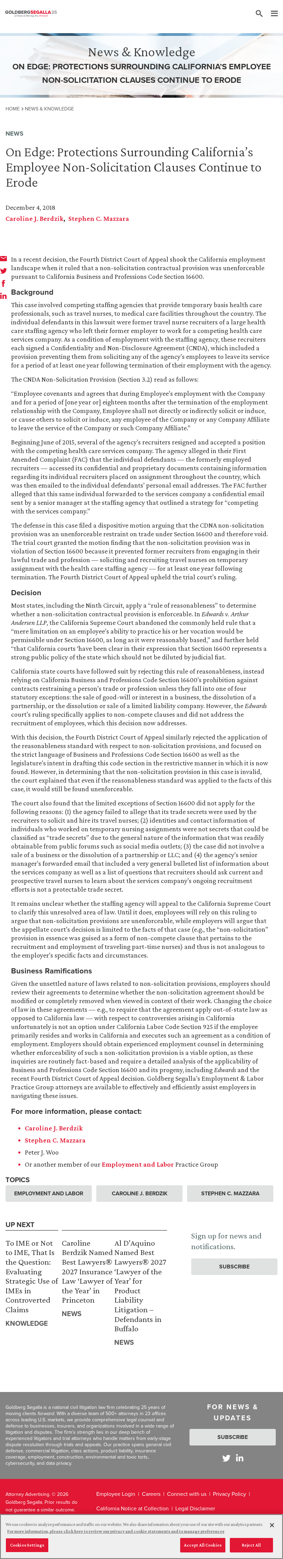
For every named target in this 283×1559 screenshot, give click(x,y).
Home (13, 108)
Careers (151, 1494)
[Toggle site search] (259, 14)
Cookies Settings (27, 1545)
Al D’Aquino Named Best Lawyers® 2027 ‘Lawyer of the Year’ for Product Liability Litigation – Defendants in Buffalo (140, 1285)
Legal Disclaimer (195, 1508)
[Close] (272, 1525)
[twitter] (3, 270)
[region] (141, 1536)
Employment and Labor (138, 1164)
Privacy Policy (229, 1494)
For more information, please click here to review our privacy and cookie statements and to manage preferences (115, 1531)
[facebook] (3, 283)
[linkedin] (3, 295)
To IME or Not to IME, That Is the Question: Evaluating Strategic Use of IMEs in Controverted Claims (32, 1276)
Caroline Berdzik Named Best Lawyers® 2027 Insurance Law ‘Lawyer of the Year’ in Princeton (87, 1271)
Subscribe (234, 1267)
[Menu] (271, 14)
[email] (3, 258)
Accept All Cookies (203, 1545)
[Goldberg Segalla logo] (31, 13)
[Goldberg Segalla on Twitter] (226, 1458)
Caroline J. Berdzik (35, 218)
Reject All (251, 1545)
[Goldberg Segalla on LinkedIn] (239, 1458)
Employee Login (115, 1494)
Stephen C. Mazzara (98, 218)
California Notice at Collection (132, 1508)
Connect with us (186, 1494)
